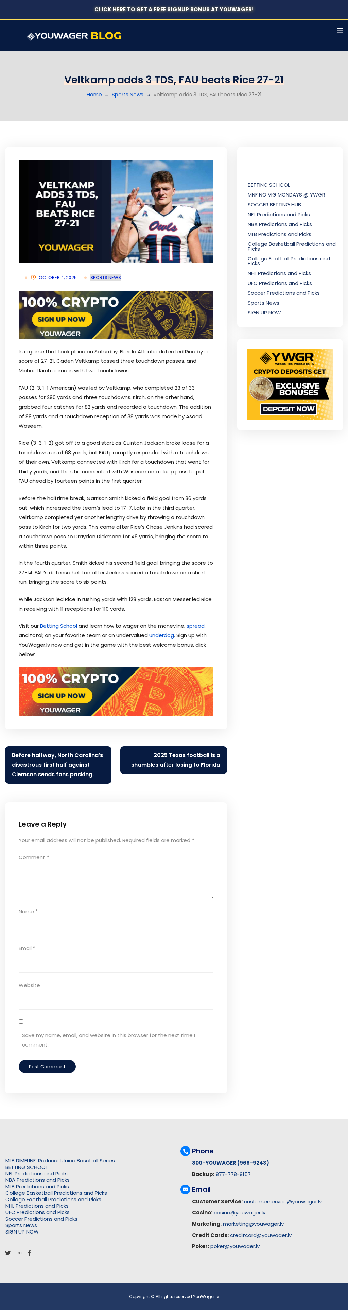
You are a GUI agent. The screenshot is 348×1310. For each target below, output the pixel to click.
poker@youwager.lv (235, 1246)
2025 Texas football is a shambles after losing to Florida (175, 760)
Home (94, 94)
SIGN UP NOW (264, 312)
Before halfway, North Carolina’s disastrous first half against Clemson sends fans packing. (57, 764)
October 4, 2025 (58, 277)
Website (29, 985)
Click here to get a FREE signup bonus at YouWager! (174, 9)
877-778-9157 (233, 1174)
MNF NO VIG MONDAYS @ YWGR (286, 194)
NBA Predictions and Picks (280, 224)
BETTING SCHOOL (269, 184)
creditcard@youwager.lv (261, 1235)
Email (27, 948)
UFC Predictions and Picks (280, 283)
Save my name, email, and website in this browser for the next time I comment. (108, 1040)
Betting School (58, 625)
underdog (161, 635)
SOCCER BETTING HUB (274, 204)
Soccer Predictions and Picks (284, 292)
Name (28, 911)
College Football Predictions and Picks (289, 261)
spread (196, 625)
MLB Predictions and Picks (279, 234)
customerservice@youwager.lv (283, 1201)
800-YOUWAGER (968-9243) (230, 1163)
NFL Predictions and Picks (279, 214)
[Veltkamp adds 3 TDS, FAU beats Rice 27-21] (116, 211)
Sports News (127, 94)
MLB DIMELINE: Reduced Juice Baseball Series (60, 1160)
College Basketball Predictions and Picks (292, 246)
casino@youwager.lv (239, 1212)
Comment (34, 857)
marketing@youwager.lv (253, 1223)
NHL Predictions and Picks (279, 273)
